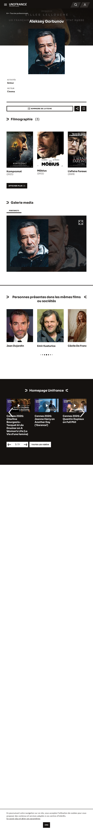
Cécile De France (78, 345)
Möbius (42, 170)
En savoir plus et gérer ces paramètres (23, 818)
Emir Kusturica (46, 346)
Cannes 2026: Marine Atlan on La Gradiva (74, 419)
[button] (80, 223)
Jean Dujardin (15, 345)
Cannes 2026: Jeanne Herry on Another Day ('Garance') (17, 421)
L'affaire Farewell (78, 171)
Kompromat (14, 171)
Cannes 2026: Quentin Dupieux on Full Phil (45, 419)
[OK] (46, 825)
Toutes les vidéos (40, 444)
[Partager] (77, 108)
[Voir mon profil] (85, 5)
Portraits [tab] (14, 210)
